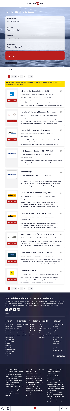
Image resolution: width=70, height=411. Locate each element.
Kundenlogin (20, 327)
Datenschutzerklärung (45, 333)
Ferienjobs (8, 348)
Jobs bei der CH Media (45, 329)
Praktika (7, 343)
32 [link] (21, 76)
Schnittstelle (20, 333)
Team (40, 327)
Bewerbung (32, 333)
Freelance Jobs (9, 341)
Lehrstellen (8, 345)
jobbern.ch (55, 335)
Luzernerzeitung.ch (58, 325)
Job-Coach (32, 331)
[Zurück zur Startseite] (59, 357)
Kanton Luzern (9, 325)
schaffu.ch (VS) (57, 341)
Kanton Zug (8, 327)
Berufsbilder (32, 335)
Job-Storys (32, 329)
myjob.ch (55, 331)
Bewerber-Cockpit (22, 335)
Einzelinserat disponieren (20, 330)
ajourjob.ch (56, 343)
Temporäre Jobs (9, 339)
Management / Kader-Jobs (9, 353)
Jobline (7, 356)
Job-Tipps (31, 327)
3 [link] (15, 76)
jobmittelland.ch (57, 337)
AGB (40, 331)
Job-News (32, 325)
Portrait (41, 325)
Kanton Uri (8, 333)
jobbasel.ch (56, 333)
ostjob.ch (55, 329)
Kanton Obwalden (10, 331)
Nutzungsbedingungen (45, 335)
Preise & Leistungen (22, 325)
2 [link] (12, 76)
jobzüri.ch (55, 339)
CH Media (55, 327)
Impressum (42, 337)
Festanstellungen (10, 337)
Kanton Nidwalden (10, 329)
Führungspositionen (10, 350)
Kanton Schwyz (9, 335)
